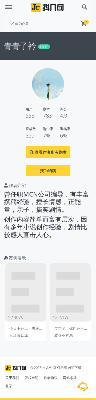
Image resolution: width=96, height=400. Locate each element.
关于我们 (12, 377)
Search (85, 4)
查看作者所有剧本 (50, 152)
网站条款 (70, 377)
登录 (8, 386)
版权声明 (31, 377)
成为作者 (21, 23)
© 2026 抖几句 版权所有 (48, 367)
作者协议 (51, 377)
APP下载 (74, 367)
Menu (10, 4)
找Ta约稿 (48, 170)
